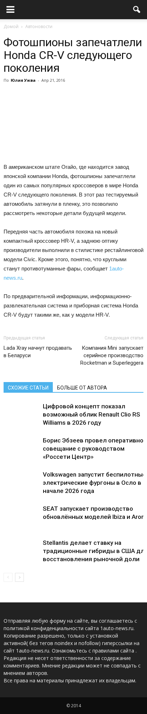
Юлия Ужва (23, 80)
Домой (11, 26)
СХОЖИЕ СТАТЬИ (28, 388)
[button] (137, 9)
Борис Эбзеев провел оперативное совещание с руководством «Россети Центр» (95, 448)
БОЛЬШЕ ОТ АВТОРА (82, 388)
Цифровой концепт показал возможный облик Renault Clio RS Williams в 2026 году (91, 414)
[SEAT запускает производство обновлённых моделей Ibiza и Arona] (21, 517)
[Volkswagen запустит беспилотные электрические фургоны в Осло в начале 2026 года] (21, 483)
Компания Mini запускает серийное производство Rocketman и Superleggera (111, 355)
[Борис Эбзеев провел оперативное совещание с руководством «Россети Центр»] (21, 448)
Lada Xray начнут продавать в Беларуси (38, 352)
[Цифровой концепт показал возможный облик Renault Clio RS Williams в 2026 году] (21, 414)
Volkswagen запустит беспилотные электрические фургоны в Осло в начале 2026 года (94, 482)
